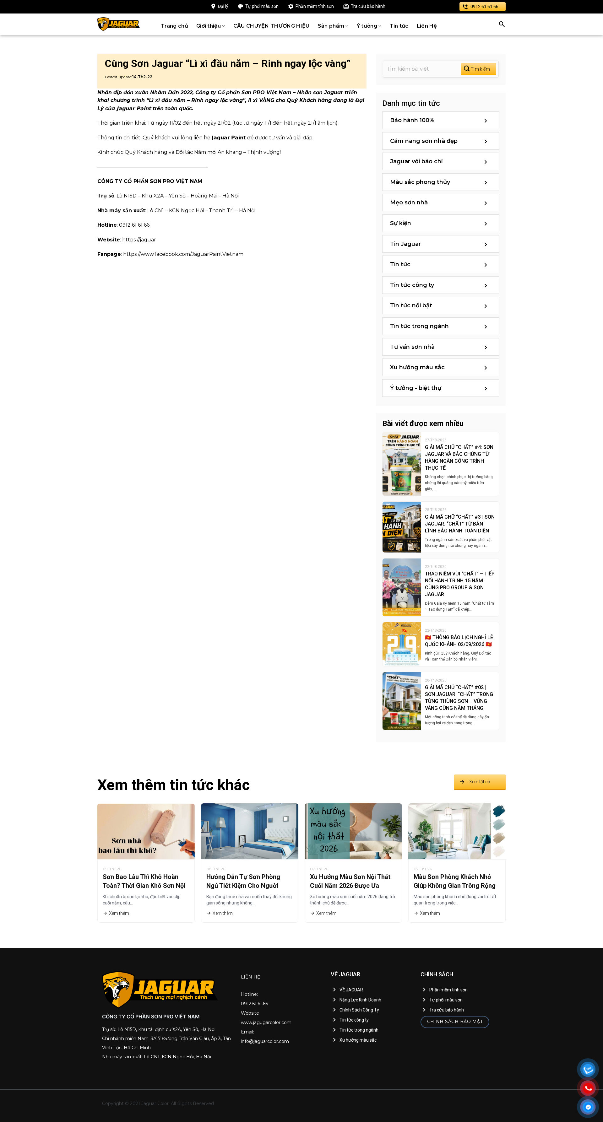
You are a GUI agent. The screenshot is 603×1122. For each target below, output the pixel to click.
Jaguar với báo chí (416, 161)
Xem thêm (119, 913)
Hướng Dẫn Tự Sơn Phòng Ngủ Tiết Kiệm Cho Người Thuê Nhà (243, 885)
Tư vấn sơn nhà (412, 347)
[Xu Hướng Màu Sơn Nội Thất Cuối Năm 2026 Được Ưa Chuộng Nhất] (353, 831)
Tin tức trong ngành (419, 326)
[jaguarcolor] (118, 24)
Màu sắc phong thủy (420, 182)
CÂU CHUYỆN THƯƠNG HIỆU (271, 26)
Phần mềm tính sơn (315, 6)
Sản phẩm (331, 26)
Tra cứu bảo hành (368, 6)
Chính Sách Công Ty (359, 1009)
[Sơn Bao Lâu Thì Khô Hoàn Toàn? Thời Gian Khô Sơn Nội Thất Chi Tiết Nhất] (146, 831)
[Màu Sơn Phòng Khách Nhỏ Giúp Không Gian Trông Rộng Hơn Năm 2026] (457, 831)
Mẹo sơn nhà (409, 202)
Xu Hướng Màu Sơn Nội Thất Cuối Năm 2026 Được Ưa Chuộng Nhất (350, 885)
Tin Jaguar (405, 244)
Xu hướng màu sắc (417, 367)
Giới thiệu (208, 26)
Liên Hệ (427, 26)
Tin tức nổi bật (411, 305)
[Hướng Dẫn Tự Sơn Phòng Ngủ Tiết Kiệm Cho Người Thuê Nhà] (249, 831)
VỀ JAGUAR (351, 989)
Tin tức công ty (412, 285)
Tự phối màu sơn (262, 6)
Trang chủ (174, 26)
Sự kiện (400, 223)
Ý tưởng (367, 26)
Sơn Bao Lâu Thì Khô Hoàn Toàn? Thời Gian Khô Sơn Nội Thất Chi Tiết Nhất (144, 885)
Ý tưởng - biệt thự (415, 388)
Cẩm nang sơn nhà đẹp (424, 141)
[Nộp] (478, 69)
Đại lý (223, 6)
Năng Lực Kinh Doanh (360, 999)
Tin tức (399, 26)
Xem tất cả (479, 781)
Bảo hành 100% (412, 120)
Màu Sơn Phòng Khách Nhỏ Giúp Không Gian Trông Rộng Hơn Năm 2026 (455, 885)
